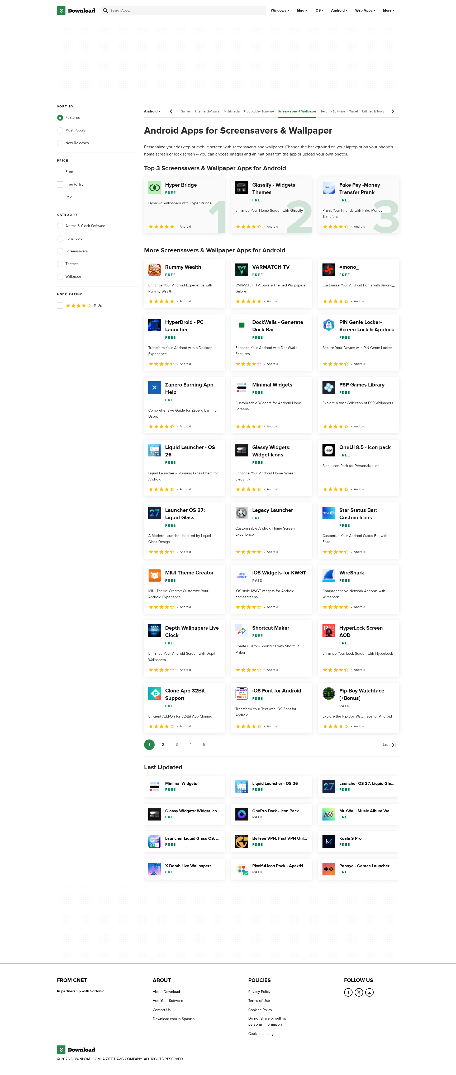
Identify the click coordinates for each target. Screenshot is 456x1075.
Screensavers (76, 251)
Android (338, 10)
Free (69, 171)
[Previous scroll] (171, 111)
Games (186, 111)
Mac (300, 10)
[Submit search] (105, 10)
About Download (166, 991)
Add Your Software (168, 1001)
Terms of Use (259, 1001)
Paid (68, 197)
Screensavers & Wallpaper (297, 112)
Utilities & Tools (373, 111)
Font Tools (73, 238)
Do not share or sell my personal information (267, 1021)
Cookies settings (262, 1033)
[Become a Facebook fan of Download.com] (348, 992)
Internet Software (207, 111)
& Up (98, 305)
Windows (278, 10)
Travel (353, 111)
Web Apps (363, 10)
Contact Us (162, 1010)
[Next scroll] (392, 111)
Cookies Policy (260, 1010)
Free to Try (74, 184)
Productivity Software (259, 111)
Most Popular (76, 130)
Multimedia (232, 111)
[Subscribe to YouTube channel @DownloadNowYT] (369, 992)
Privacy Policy (259, 991)
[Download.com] (76, 10)
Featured (72, 117)
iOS (318, 10)
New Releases (77, 143)
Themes (72, 264)
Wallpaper (73, 276)
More (387, 10)
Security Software (332, 111)
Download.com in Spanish (174, 1019)
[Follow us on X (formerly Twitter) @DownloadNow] (359, 992)
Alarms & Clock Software (85, 226)
